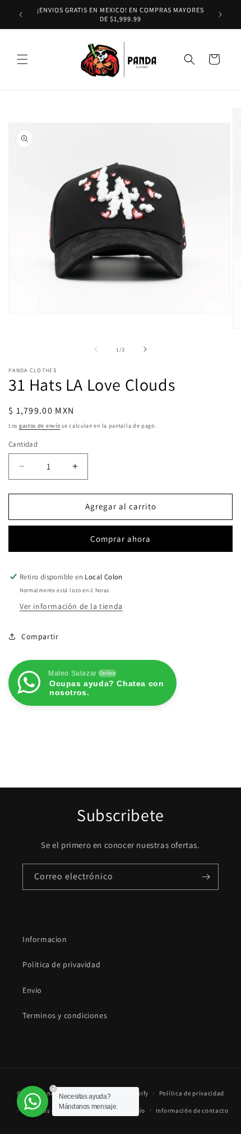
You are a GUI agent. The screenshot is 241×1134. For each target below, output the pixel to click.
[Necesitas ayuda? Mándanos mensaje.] (32, 1101)
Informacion (44, 939)
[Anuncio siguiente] (220, 14)
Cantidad (23, 444)
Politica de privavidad (61, 964)
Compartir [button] (39, 636)
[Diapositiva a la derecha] (145, 349)
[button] (22, 59)
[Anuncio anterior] (20, 14)
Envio (32, 990)
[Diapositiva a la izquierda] (96, 349)
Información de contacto (192, 1110)
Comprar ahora (120, 538)
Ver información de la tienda (71, 606)
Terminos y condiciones (64, 1015)
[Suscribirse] (205, 877)
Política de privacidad (191, 1093)
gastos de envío (40, 425)
